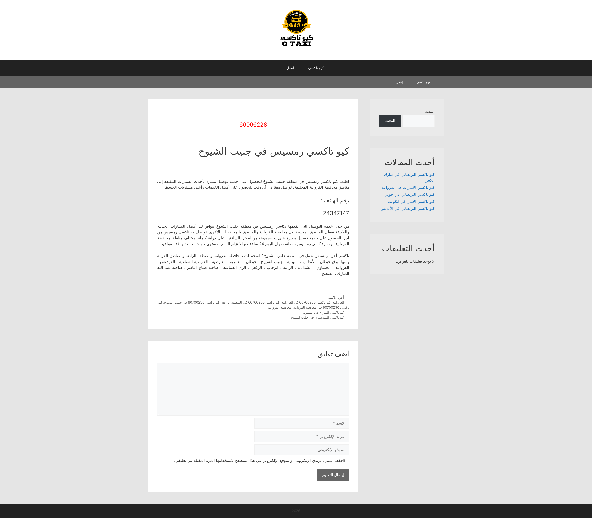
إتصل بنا (288, 68)
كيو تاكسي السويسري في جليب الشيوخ (317, 317)
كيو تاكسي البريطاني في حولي (409, 194)
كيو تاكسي (316, 68)
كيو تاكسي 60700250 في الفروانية (306, 302)
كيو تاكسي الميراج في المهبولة (323, 312)
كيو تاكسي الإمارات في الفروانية (408, 187)
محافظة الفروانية (279, 307)
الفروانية (338, 302)
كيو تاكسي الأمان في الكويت (411, 201)
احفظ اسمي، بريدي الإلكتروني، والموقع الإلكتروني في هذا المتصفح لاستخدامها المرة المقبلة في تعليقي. (259, 460)
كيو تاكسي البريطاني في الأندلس (407, 208)
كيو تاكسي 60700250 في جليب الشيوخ (191, 302)
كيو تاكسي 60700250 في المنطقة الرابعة (250, 302)
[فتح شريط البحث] (271, 68)
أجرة (341, 297)
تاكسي (331, 297)
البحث (430, 111)
